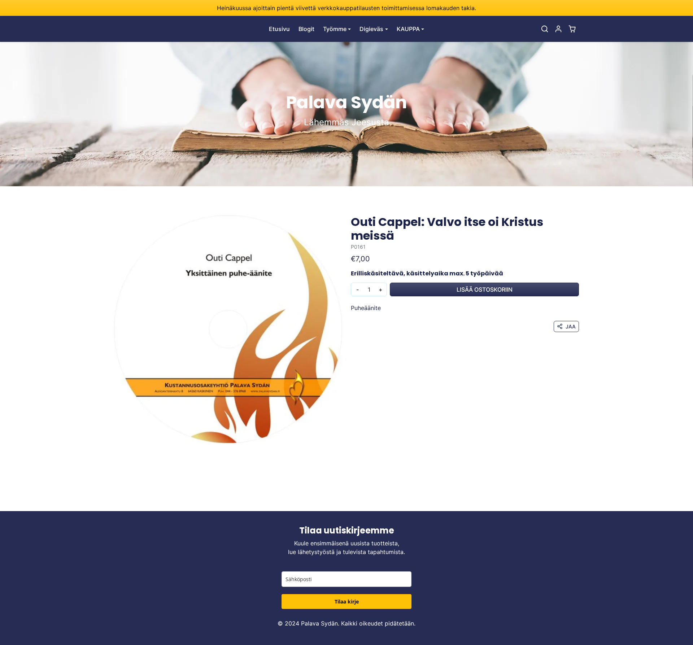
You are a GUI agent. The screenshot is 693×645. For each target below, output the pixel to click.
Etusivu (279, 28)
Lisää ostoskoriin (485, 289)
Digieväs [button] (371, 28)
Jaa (571, 326)
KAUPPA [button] (408, 28)
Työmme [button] (334, 28)
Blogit (306, 28)
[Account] (558, 28)
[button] (545, 28)
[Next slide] (578, 500)
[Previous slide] (114, 500)
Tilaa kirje (347, 601)
